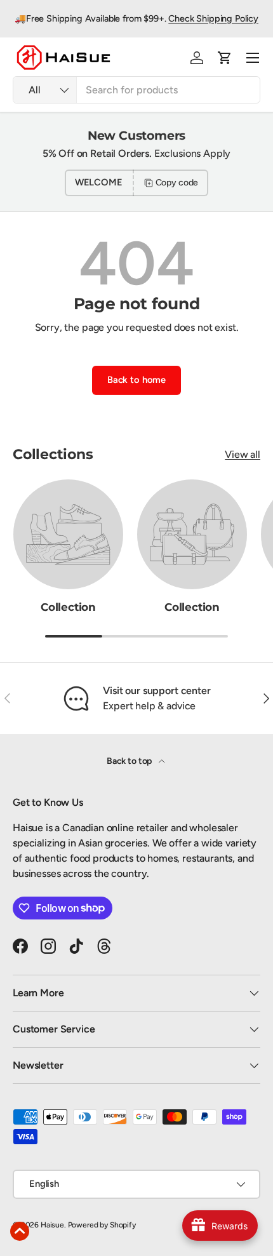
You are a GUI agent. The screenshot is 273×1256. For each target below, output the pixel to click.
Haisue (52, 1224)
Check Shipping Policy (213, 18)
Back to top (130, 761)
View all (242, 454)
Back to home (136, 379)
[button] (225, 58)
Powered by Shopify (102, 1224)
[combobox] (136, 90)
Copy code (177, 182)
